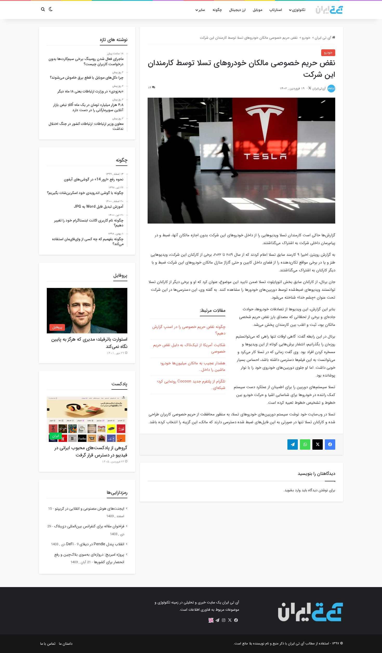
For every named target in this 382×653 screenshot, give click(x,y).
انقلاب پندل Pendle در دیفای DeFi (95, 544)
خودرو (306, 38)
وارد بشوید (293, 490)
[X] (230, 620)
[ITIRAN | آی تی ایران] (329, 10)
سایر (202, 10)
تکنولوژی (298, 10)
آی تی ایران (323, 38)
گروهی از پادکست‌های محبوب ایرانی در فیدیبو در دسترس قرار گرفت (91, 451)
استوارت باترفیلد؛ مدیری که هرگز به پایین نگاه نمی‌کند (89, 343)
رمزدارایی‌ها (117, 492)
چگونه (217, 10)
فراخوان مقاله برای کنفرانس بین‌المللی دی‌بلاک (89, 526)
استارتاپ (275, 10)
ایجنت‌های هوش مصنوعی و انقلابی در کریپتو (89, 509)
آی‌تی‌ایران (319, 88)
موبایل (257, 10)
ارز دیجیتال (237, 10)
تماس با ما (47, 644)
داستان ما (66, 644)
